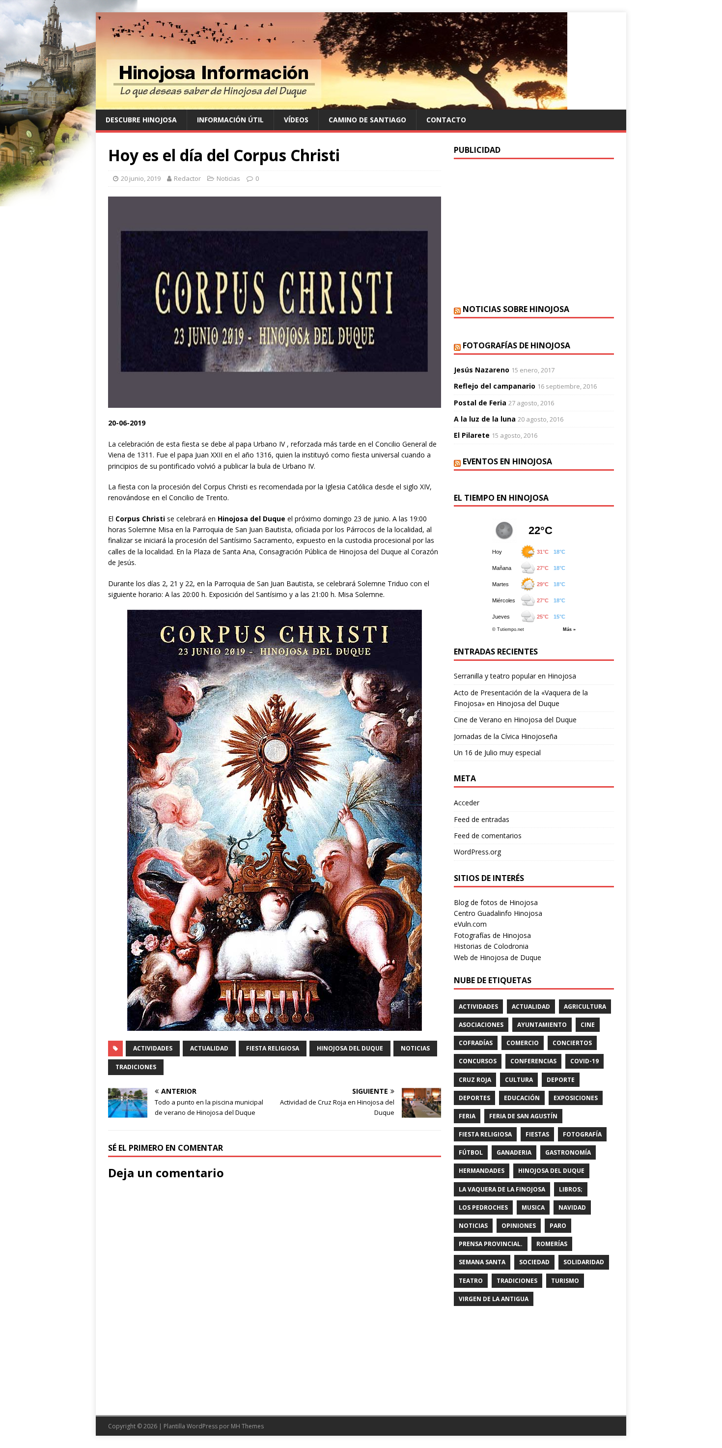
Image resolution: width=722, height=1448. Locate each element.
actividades (152, 1048)
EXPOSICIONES (576, 1098)
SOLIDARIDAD (583, 1262)
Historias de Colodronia (491, 946)
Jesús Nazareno (481, 369)
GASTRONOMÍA (568, 1152)
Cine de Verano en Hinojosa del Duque (515, 719)
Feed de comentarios (488, 835)
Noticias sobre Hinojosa (516, 309)
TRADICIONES (135, 1067)
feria (467, 1116)
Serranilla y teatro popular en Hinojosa (515, 676)
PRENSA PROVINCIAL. (491, 1244)
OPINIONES (518, 1225)
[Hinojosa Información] (331, 104)
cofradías (476, 1043)
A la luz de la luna (485, 419)
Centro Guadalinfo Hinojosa (498, 913)
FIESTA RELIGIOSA (272, 1048)
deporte (561, 1080)
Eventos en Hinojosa (507, 461)
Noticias (228, 178)
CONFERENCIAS (533, 1061)
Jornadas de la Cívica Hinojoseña (505, 736)
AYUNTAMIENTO (542, 1025)
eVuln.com (470, 924)
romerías (551, 1244)
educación (522, 1098)
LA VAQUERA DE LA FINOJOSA (502, 1189)
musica (533, 1207)
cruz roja (475, 1080)
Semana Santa (482, 1262)
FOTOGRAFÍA (582, 1134)
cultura (519, 1080)
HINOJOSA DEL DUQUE (350, 1048)
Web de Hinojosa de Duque (497, 957)
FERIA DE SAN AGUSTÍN (523, 1116)
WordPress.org (477, 851)
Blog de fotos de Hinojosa (496, 902)
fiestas (537, 1134)
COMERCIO (522, 1043)
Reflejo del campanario (494, 386)
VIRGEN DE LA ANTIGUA (493, 1299)
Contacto (446, 119)
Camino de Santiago (367, 119)
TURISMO (565, 1281)
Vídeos (296, 119)
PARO (558, 1225)
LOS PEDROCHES (483, 1207)
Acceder (466, 802)
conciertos (572, 1043)
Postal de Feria (480, 402)
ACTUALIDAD (209, 1048)
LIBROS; (571, 1189)
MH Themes (247, 1426)
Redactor (187, 178)
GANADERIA (514, 1152)
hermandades (481, 1170)
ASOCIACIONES (481, 1025)
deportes (474, 1098)
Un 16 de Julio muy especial (497, 752)
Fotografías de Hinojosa (516, 345)
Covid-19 (584, 1061)
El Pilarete (472, 435)
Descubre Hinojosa (141, 119)
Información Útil (230, 119)
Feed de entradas (481, 819)
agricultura (585, 1006)
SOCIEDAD (534, 1262)
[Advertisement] (534, 230)
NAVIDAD (572, 1207)
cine (588, 1025)
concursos (478, 1061)
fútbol (471, 1152)
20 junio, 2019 (141, 178)
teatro (471, 1281)
